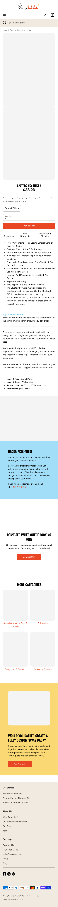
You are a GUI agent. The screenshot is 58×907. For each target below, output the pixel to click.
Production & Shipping (45, 234)
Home (5, 30)
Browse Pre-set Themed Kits (16, 798)
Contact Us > (29, 557)
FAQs (5, 858)
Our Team (7, 826)
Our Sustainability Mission (15, 821)
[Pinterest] (13, 874)
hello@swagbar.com (12, 854)
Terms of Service (33, 896)
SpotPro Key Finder (24, 30)
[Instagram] (9, 874)
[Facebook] (4, 874)
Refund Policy (20, 896)
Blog (5, 863)
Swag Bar (20, 900)
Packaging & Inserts (43, 669)
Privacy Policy (8, 896)
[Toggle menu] (4, 14)
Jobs (5, 830)
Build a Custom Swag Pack (15, 802)
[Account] (45, 13)
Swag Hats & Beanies (15, 669)
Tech (12, 30)
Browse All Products (12, 793)
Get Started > (20, 764)
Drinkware (43, 623)
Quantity (8, 216)
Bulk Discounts (25, 234)
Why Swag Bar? (10, 817)
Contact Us (8, 845)
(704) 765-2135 (18, 487)
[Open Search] (4, 23)
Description (9, 236)
